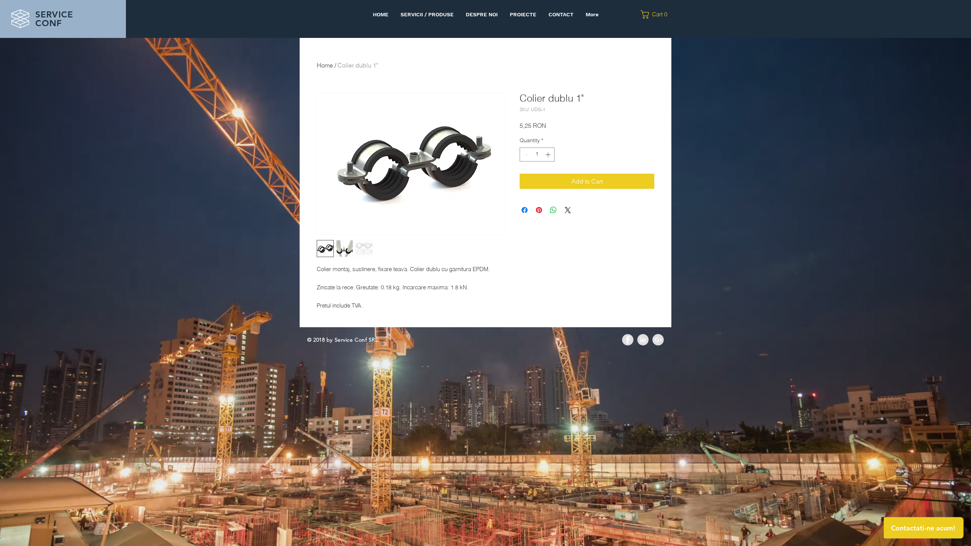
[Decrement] (525, 154)
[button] (656, 14)
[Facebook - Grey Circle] (627, 339)
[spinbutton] (537, 154)
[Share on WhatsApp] (553, 210)
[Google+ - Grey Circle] (658, 339)
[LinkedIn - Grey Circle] (643, 339)
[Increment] (548, 154)
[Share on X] (567, 210)
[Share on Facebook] (524, 210)
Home (325, 65)
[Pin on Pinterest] (539, 210)
